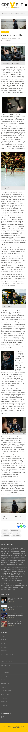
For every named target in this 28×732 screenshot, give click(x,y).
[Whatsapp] (21, 526)
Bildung (3, 679)
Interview (4, 701)
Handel (3, 636)
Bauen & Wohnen (5, 676)
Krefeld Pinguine (15, 530)
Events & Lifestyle (6, 683)
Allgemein (5, 40)
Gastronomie (4, 658)
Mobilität (3, 687)
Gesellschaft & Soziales (7, 654)
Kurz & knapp (4, 698)
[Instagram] (3, 717)
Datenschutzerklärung (21, 729)
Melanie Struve (7, 38)
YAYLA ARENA (16, 535)
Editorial (3, 709)
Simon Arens (6, 535)
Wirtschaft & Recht (6, 665)
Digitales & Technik (6, 672)
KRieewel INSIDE (7, 533)
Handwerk (4, 669)
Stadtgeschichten (6, 647)
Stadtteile (4, 650)
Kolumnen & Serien (6, 690)
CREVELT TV (4, 705)
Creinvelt (5, 530)
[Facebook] (18, 526)
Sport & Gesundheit (6, 661)
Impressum (12, 729)
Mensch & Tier (5, 694)
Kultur (3, 643)
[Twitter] (24, 526)
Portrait (10, 40)
